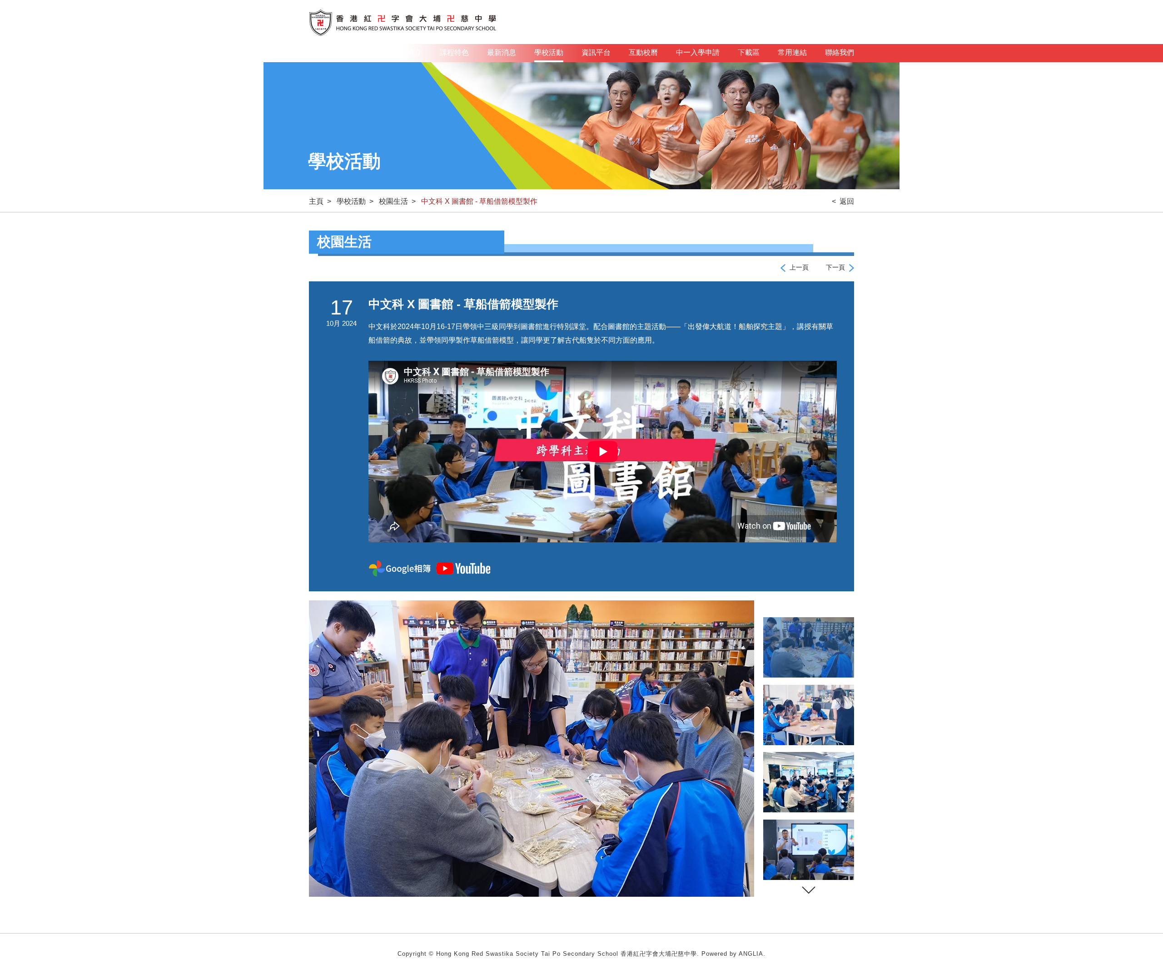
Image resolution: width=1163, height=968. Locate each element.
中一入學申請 (698, 52)
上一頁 (799, 267)
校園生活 (393, 201)
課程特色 (454, 52)
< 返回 (843, 201)
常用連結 (792, 52)
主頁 (367, 52)
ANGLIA (751, 953)
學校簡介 (407, 52)
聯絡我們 (839, 52)
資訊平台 (596, 52)
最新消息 (501, 52)
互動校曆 (643, 52)
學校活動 (548, 52)
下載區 (749, 52)
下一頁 (835, 267)
